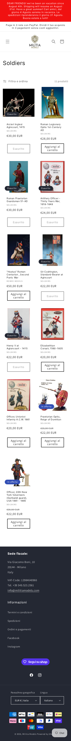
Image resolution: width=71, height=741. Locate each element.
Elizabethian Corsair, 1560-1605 (52, 347)
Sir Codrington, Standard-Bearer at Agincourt (52, 274)
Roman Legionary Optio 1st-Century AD (51, 127)
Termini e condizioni (20, 612)
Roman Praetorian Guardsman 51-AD (17, 200)
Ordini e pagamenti (19, 629)
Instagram (14, 646)
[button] (7, 41)
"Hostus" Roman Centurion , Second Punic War (18, 274)
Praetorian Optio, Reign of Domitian (51, 418)
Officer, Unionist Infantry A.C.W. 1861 (18, 418)
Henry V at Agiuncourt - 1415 (17, 347)
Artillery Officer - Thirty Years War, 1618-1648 (50, 201)
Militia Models (29, 734)
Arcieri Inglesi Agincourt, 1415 (16, 126)
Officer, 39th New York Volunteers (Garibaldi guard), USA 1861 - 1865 (17, 496)
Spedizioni (14, 621)
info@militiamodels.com (23, 590)
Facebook (14, 638)
